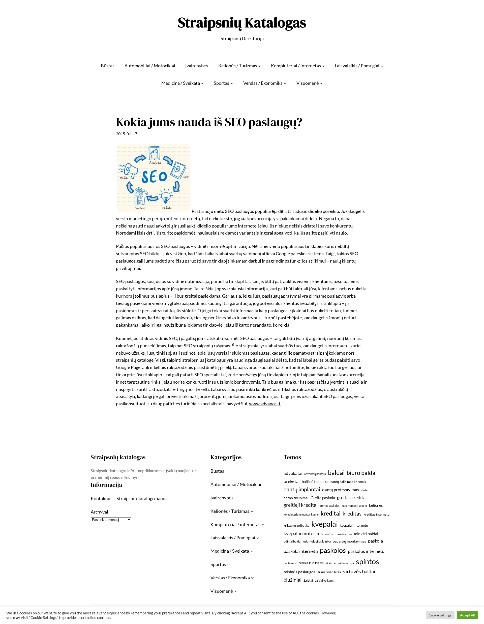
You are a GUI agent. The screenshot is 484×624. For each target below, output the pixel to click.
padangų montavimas (349, 541)
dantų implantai (302, 489)
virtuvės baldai (359, 571)
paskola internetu (301, 551)
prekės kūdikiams (311, 563)
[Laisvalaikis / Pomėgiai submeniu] (382, 65)
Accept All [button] (467, 615)
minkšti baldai (366, 533)
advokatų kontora (315, 473)
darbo (364, 490)
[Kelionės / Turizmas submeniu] (259, 65)
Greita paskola (323, 497)
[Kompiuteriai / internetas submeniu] (323, 65)
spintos (367, 561)
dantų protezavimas (340, 489)
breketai (292, 481)
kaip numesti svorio (354, 505)
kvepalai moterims (303, 533)
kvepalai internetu (354, 525)
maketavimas (343, 534)
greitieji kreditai (301, 505)
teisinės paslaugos (299, 571)
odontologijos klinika (317, 541)
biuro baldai (362, 472)
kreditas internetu (376, 514)
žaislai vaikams (324, 580)
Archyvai (99, 512)
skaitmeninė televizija (340, 563)
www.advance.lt (265, 403)
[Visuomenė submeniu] (321, 83)
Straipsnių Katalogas (242, 22)
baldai (336, 472)
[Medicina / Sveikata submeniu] (202, 83)
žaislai (308, 580)
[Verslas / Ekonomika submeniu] (285, 83)
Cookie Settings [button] (440, 615)
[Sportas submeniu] (231, 83)
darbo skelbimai (296, 498)
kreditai (331, 513)
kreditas (352, 513)
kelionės (376, 505)
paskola (375, 541)
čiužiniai (292, 580)
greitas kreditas (352, 497)
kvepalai (324, 523)
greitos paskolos (330, 505)
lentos (329, 534)
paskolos (333, 550)
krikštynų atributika (296, 525)
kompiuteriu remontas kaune (301, 514)
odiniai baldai (292, 541)
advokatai (293, 473)
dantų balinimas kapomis (348, 482)
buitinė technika (315, 481)
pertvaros (290, 563)
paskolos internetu (366, 551)
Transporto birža (329, 572)
